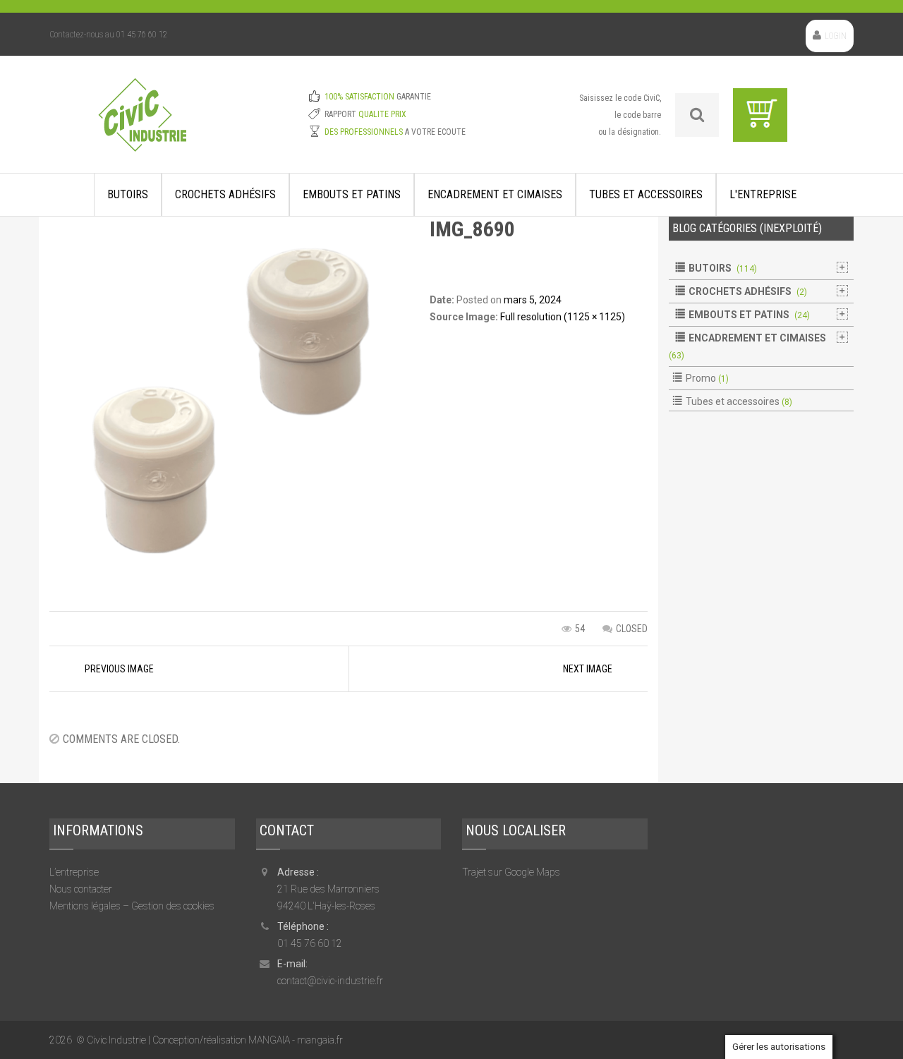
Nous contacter (80, 889)
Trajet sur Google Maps (511, 872)
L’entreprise (74, 872)
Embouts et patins (352, 194)
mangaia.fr (320, 1040)
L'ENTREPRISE (762, 194)
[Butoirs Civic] (142, 124)
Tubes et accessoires (646, 194)
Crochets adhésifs (225, 194)
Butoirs (127, 194)
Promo (701, 378)
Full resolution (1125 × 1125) (562, 316)
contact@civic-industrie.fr (330, 980)
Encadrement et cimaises (495, 194)
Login (836, 36)
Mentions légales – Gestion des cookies (131, 906)
